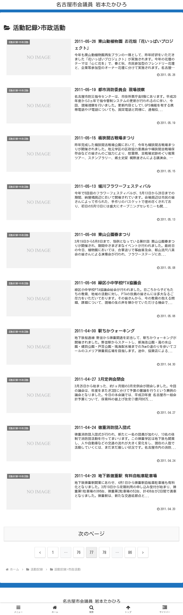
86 (130, 552)
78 (104, 552)
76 (79, 552)
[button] (169, 590)
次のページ (91, 533)
